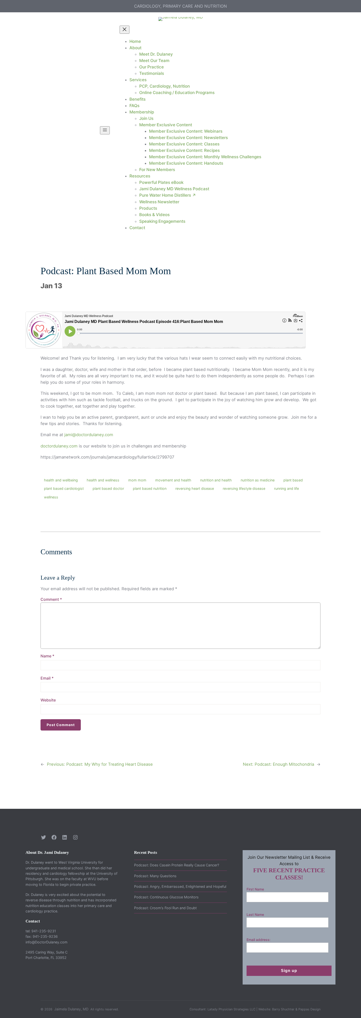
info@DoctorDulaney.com (47, 942)
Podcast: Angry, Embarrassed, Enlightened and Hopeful (180, 886)
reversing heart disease (194, 488)
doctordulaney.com (59, 446)
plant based (293, 480)
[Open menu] (105, 130)
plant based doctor (108, 488)
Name (47, 655)
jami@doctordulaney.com (88, 434)
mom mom (137, 480)
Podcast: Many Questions (155, 876)
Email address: (258, 940)
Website (48, 700)
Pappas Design (309, 1009)
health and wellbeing (61, 480)
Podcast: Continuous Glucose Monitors (166, 897)
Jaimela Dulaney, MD (71, 1009)
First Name (255, 889)
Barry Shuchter (283, 1009)
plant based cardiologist (64, 488)
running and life (286, 488)
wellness (51, 497)
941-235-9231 (43, 931)
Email (47, 678)
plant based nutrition (150, 488)
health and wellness (103, 480)
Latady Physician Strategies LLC (231, 1009)
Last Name (255, 914)
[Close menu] (124, 30)
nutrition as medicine (258, 480)
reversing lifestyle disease (244, 488)
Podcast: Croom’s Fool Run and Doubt (165, 908)
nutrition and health (216, 480)
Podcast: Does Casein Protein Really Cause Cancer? (176, 865)
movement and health (173, 480)
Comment (51, 599)
